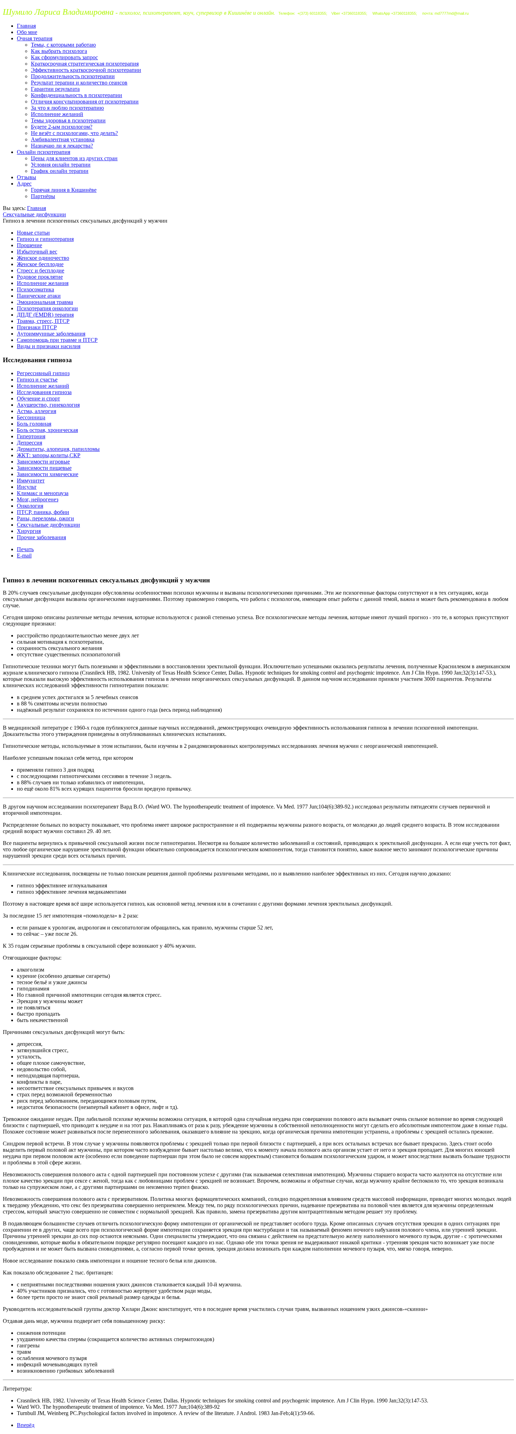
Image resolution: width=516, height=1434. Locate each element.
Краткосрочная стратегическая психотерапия (85, 64)
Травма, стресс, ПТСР (43, 321)
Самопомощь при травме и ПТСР (57, 340)
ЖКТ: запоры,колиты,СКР (48, 455)
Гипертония (31, 436)
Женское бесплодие (40, 264)
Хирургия (29, 531)
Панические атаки (39, 296)
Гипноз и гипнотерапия (45, 239)
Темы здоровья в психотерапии (68, 120)
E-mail (24, 556)
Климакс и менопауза (42, 493)
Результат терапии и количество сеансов (79, 83)
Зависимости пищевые (44, 468)
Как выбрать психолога (59, 51)
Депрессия (29, 443)
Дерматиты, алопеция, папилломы (58, 449)
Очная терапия (34, 38)
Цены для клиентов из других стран (74, 158)
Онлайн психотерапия (43, 152)
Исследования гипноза (44, 392)
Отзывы (26, 177)
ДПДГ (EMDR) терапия (45, 315)
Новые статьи (33, 233)
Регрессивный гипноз (43, 373)
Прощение (29, 245)
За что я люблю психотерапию (67, 108)
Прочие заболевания (41, 537)
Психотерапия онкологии (47, 308)
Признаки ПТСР (37, 327)
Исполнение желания (42, 283)
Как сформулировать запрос (64, 57)
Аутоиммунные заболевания (51, 334)
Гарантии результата (55, 89)
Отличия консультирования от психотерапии (85, 101)
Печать (25, 549)
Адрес (24, 184)
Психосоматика (35, 289)
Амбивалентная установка (62, 139)
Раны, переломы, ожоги (45, 518)
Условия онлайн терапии (61, 165)
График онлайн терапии (59, 171)
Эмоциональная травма (45, 302)
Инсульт (27, 487)
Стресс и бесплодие (40, 270)
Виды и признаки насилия (48, 346)
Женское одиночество (43, 258)
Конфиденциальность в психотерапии (76, 95)
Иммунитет (31, 480)
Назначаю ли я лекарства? (62, 146)
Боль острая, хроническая (47, 430)
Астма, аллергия (36, 411)
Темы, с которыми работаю (63, 45)
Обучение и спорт (38, 398)
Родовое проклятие (40, 277)
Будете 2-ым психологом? (61, 127)
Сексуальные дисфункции (34, 214)
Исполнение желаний (57, 114)
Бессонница (31, 417)
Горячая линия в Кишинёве (64, 190)
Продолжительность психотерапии (73, 76)
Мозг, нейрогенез (37, 499)
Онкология (30, 506)
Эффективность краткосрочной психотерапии (86, 70)
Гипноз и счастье (37, 380)
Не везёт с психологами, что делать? (74, 133)
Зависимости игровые (43, 462)
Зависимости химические (47, 474)
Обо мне (27, 32)
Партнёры (43, 196)
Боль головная (34, 424)
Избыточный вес (37, 252)
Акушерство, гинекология (48, 405)
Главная (26, 26)
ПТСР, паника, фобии (43, 512)
